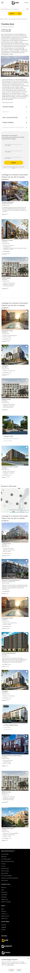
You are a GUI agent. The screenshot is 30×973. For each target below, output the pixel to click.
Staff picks (4, 856)
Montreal (3, 887)
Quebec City (4, 899)
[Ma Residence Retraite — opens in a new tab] (15, 946)
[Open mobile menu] (2, 3)
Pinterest (3, 929)
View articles (4, 880)
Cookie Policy (10, 964)
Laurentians (4, 894)
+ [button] (3, 490)
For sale (3, 863)
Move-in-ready (5, 871)
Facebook (3, 925)
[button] (27, 9)
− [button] (3, 493)
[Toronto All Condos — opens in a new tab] (15, 952)
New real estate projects (7, 861)
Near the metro (5, 868)
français (26, 2)
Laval (2, 890)
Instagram (3, 927)
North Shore (4, 892)
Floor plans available (6, 875)
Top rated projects (6, 859)
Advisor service (5, 916)
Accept (11, 970)
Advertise (3, 911)
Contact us (4, 913)
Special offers (4, 873)
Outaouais (4, 897)
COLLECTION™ (5, 854)
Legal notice (4, 918)
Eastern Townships (6, 901)
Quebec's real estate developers (9, 878)
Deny (19, 970)
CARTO (27, 512)
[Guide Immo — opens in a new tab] (15, 940)
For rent (3, 866)
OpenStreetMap (17, 512)
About (2, 909)
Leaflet (10, 512)
